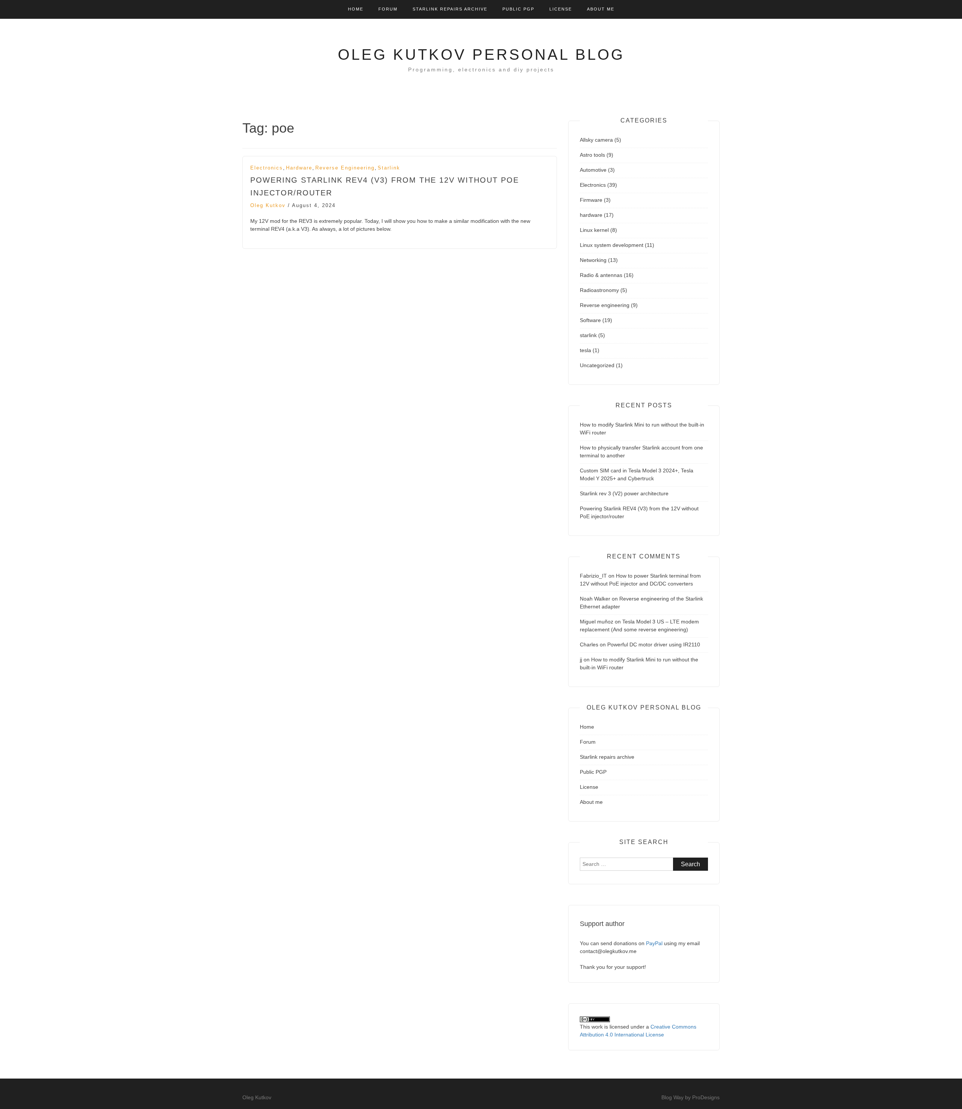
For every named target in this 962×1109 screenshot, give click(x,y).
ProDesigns (706, 1097)
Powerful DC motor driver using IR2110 (653, 644)
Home (355, 9)
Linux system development (611, 245)
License (560, 9)
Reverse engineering (345, 168)
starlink (389, 168)
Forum (388, 9)
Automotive (593, 170)
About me (600, 9)
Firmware (591, 200)
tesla (585, 350)
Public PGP (518, 9)
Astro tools (592, 155)
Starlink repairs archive (450, 9)
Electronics (266, 168)
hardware (299, 168)
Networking (593, 260)
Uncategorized (597, 365)
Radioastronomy (599, 290)
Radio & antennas (601, 275)
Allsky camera (596, 140)
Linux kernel (594, 230)
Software (590, 320)
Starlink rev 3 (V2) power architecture (624, 493)
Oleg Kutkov (268, 205)
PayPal (654, 943)
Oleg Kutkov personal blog (481, 54)
